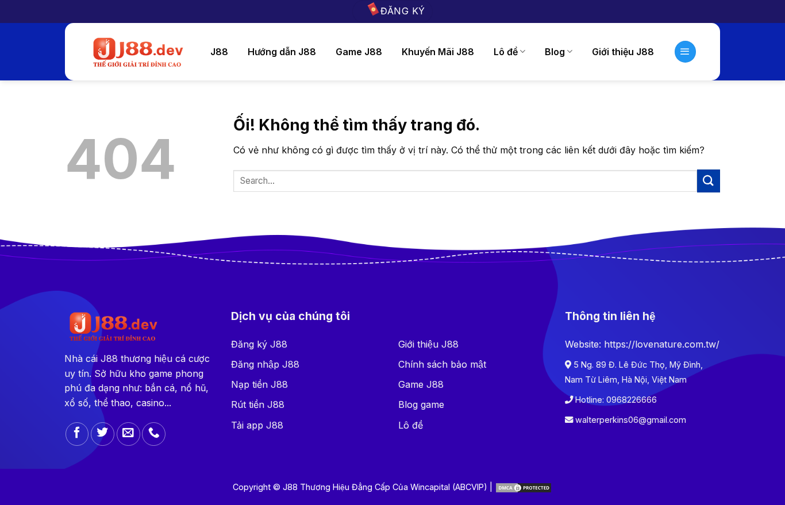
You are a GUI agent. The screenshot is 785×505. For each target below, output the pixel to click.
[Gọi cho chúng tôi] (154, 434)
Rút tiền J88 (257, 404)
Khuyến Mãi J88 (438, 51)
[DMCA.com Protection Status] (523, 487)
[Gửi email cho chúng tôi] (128, 434)
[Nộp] (708, 180)
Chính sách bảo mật (442, 364)
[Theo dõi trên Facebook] (77, 434)
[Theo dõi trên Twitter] (102, 434)
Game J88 (359, 51)
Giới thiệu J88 (428, 344)
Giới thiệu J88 (623, 51)
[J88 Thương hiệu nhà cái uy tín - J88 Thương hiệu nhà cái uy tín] (137, 51)
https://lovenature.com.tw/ (661, 344)
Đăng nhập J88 (265, 364)
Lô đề (506, 51)
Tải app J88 (257, 425)
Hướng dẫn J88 (282, 51)
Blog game (421, 404)
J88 (219, 51)
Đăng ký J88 (259, 344)
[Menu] (686, 52)
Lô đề (410, 425)
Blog (555, 51)
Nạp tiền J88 (259, 384)
